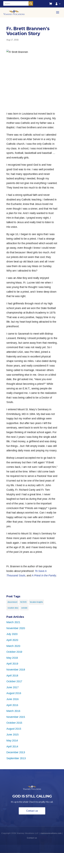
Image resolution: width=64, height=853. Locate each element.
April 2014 (12, 746)
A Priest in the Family (44, 575)
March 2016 (13, 710)
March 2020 (13, 645)
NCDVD (23, 602)
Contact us (32, 810)
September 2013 (16, 758)
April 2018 (12, 675)
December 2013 (15, 752)
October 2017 (14, 681)
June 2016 (12, 699)
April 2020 (12, 640)
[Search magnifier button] (31, 3)
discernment (12, 602)
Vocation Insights (36, 602)
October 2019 (14, 651)
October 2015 (14, 722)
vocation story (13, 608)
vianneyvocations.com (50, 833)
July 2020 (12, 634)
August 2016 (13, 693)
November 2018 (15, 669)
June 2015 (12, 734)
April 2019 (12, 663)
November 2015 (15, 716)
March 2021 (13, 622)
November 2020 (15, 628)
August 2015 (13, 728)
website (24, 608)
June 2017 (12, 687)
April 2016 (12, 705)
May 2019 (12, 657)
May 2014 (12, 740)
